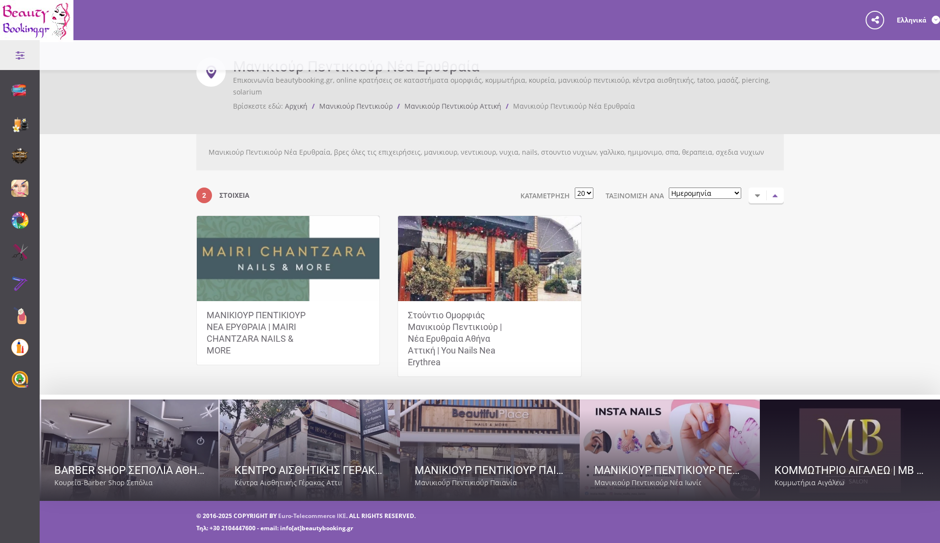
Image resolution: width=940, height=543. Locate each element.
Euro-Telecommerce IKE (312, 516)
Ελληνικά (912, 19)
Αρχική (296, 106)
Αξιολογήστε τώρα (172, 482)
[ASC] (757, 195)
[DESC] (775, 195)
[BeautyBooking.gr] (36, 36)
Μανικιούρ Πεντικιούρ (356, 106)
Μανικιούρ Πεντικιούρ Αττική (452, 106)
